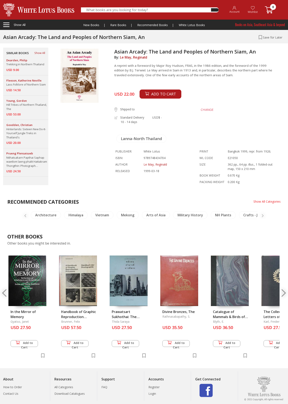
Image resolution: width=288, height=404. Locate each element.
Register (154, 387)
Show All (39, 53)
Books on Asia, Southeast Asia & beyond (260, 24)
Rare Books (118, 25)
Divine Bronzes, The (178, 311)
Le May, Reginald (133, 57)
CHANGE (207, 109)
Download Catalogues (69, 394)
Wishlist (253, 12)
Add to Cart (27, 344)
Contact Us (10, 394)
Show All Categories (267, 201)
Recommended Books (152, 25)
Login (152, 394)
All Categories (63, 387)
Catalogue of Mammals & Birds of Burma (229, 316)
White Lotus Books (192, 25)
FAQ (104, 387)
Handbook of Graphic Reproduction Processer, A (78, 316)
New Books (91, 25)
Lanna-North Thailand (141, 138)
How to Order (12, 387)
